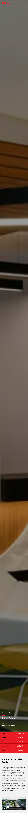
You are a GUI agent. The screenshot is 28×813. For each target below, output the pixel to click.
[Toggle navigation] (25, 3)
